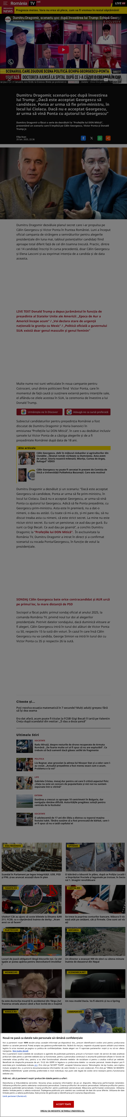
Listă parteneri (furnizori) (14, 1096)
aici (36, 1065)
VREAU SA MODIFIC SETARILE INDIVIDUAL (62, 1110)
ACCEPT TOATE (63, 1104)
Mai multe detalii (20, 1051)
